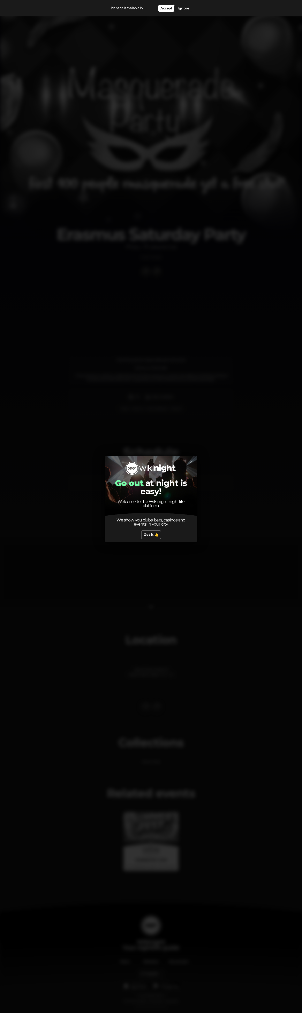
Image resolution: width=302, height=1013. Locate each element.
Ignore (183, 8)
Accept (166, 8)
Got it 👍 (151, 535)
